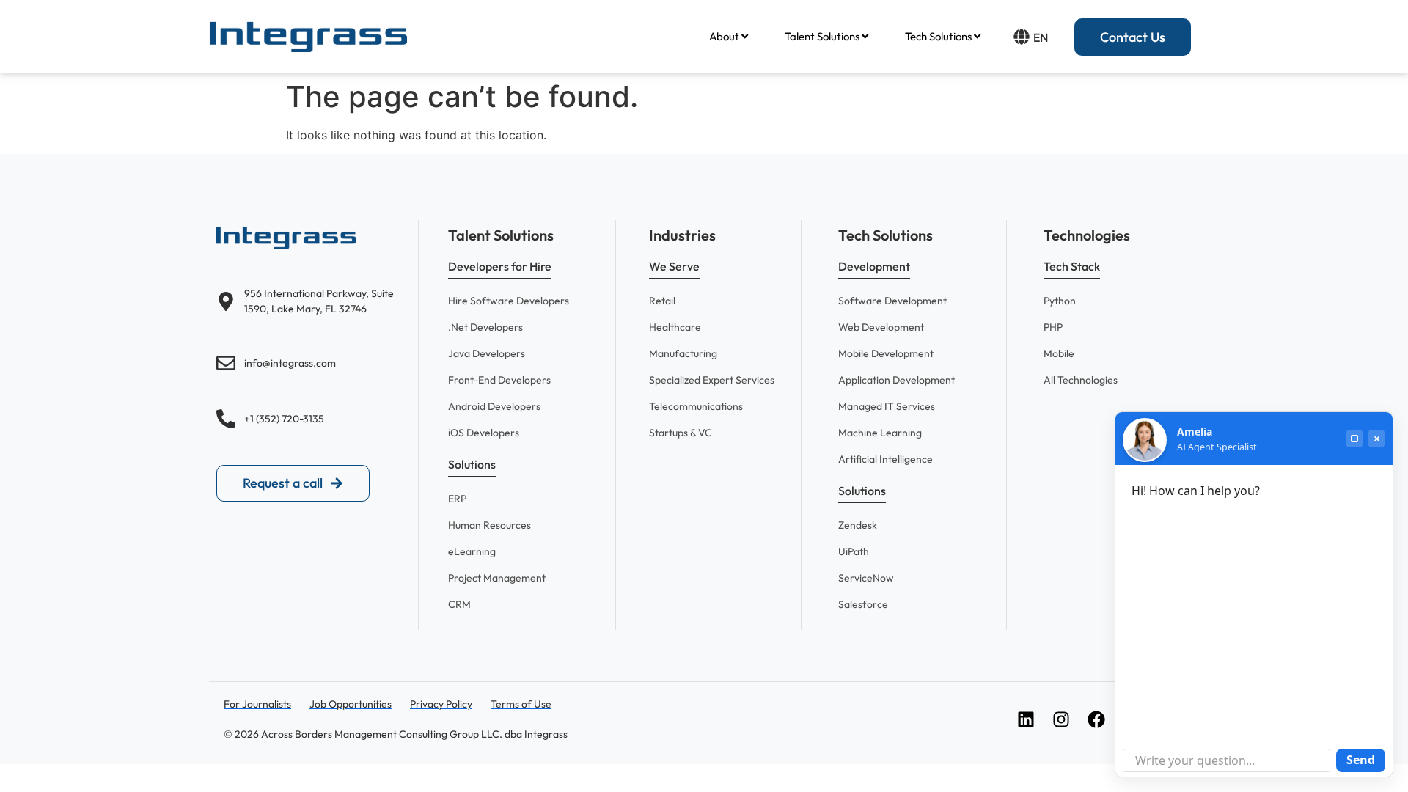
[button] (499, 269)
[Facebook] (1096, 719)
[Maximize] (1354, 438)
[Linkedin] (1026, 719)
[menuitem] (728, 36)
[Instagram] (1061, 719)
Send (1360, 760)
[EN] (1021, 37)
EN (1040, 37)
